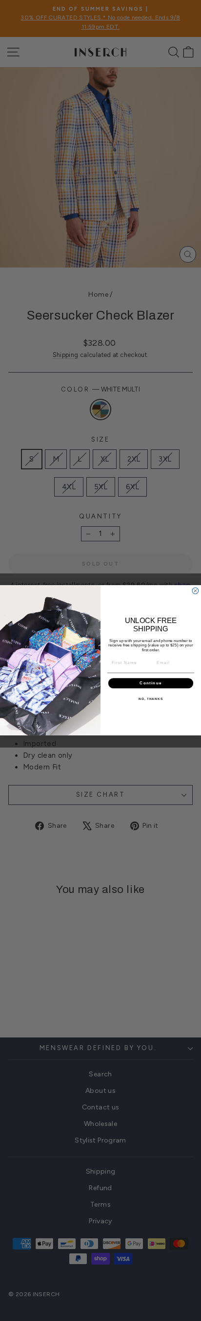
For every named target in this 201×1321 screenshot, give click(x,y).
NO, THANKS (151, 698)
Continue (150, 683)
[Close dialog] (195, 591)
